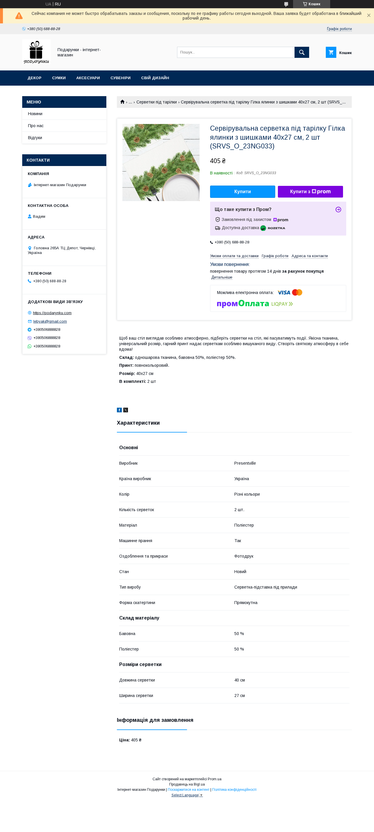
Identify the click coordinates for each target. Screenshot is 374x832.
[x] (125, 411)
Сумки (59, 78)
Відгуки (35, 137)
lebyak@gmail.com (50, 321)
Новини (35, 113)
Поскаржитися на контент (188, 790)
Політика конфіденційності (234, 790)
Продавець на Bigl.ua (187, 784)
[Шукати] (302, 52)
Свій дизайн (155, 78)
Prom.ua (214, 779)
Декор (34, 78)
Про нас (36, 125)
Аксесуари (88, 78)
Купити (242, 191)
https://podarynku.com (52, 313)
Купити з (300, 191)
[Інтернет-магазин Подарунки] (36, 62)
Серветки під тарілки (156, 102)
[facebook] (119, 411)
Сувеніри (120, 78)
